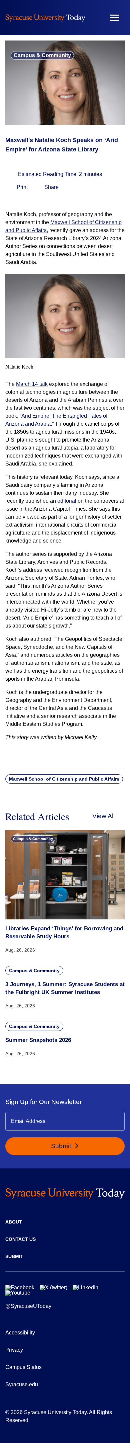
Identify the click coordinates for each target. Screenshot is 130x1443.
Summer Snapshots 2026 (38, 1040)
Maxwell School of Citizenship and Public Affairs (64, 779)
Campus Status (23, 1367)
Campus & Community (42, 55)
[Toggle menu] (115, 18)
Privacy (14, 1350)
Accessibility (20, 1332)
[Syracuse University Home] (45, 17)
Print (21, 187)
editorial (66, 501)
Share (51, 187)
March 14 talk (32, 384)
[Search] (95, 18)
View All (103, 815)
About (13, 1222)
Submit (62, 1146)
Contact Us (20, 1239)
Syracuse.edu (21, 1384)
